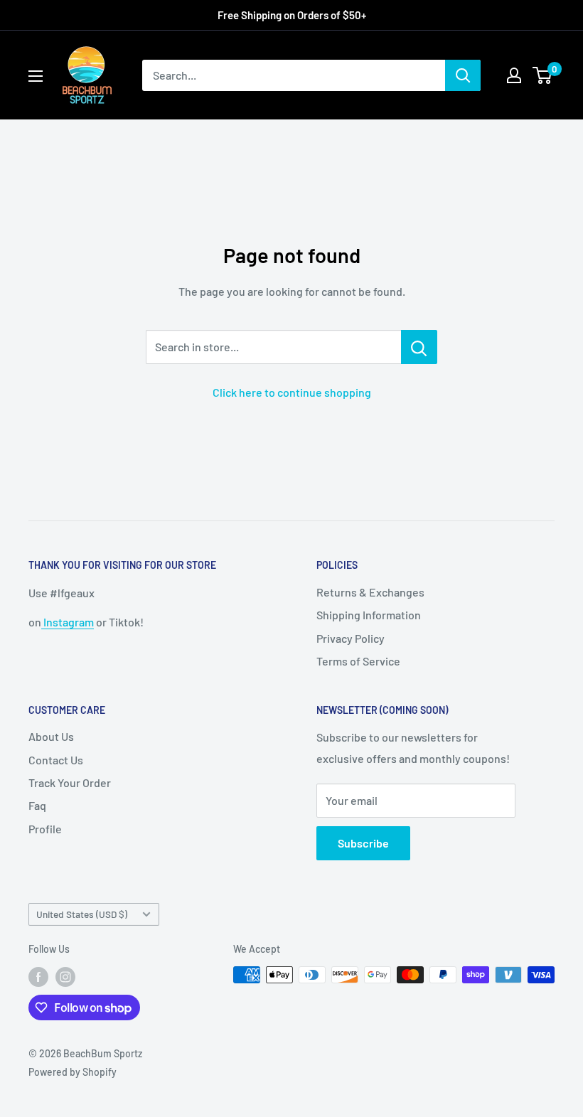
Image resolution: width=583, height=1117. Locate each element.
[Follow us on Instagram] (65, 976)
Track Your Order (69, 782)
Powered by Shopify (72, 1072)
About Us (51, 736)
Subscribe (363, 843)
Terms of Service (358, 661)
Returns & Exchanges (370, 592)
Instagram (67, 622)
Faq (37, 805)
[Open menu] (35, 76)
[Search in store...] (419, 347)
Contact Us (55, 759)
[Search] (463, 75)
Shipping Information (368, 614)
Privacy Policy (350, 638)
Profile (45, 828)
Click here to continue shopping (292, 392)
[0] (543, 75)
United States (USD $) (81, 914)
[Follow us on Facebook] (38, 976)
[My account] (514, 75)
